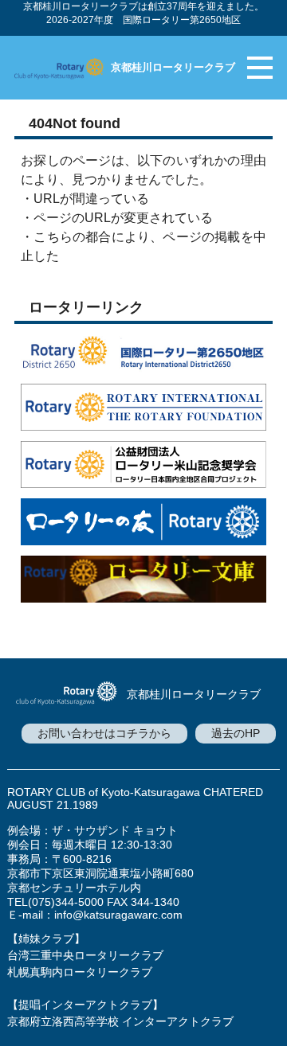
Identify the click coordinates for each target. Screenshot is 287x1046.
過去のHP (235, 733)
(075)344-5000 (66, 902)
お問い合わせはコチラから (104, 733)
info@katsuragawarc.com (118, 914)
